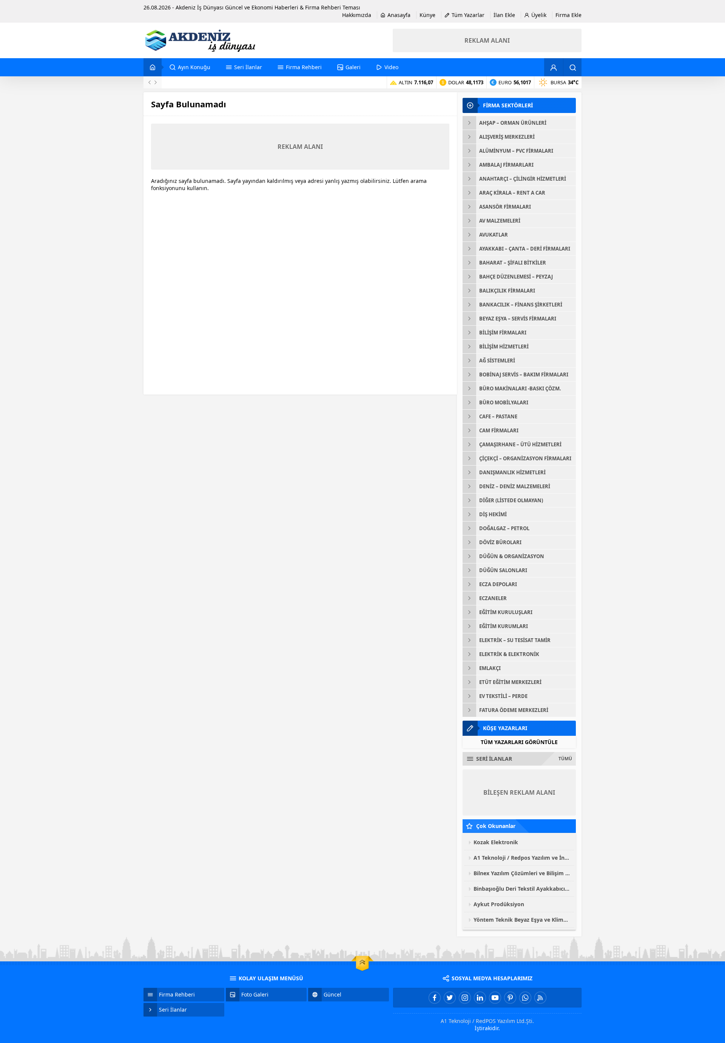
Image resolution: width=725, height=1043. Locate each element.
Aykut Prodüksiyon (499, 904)
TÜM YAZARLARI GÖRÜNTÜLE (519, 742)
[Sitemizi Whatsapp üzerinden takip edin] (525, 997)
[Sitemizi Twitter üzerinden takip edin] (449, 997)
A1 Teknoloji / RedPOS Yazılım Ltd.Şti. (487, 1020)
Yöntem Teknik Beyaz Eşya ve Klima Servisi (522, 919)
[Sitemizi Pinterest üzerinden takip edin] (510, 997)
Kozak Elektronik (496, 842)
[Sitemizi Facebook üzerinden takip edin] (434, 997)
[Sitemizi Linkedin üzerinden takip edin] (480, 997)
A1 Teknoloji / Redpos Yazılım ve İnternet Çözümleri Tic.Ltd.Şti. (522, 857)
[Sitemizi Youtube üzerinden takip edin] (495, 997)
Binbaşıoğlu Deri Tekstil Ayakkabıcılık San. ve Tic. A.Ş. (522, 888)
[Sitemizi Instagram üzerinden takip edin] (464, 997)
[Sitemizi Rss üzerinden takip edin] (540, 997)
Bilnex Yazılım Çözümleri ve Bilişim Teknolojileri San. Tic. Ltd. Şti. (522, 873)
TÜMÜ (565, 758)
